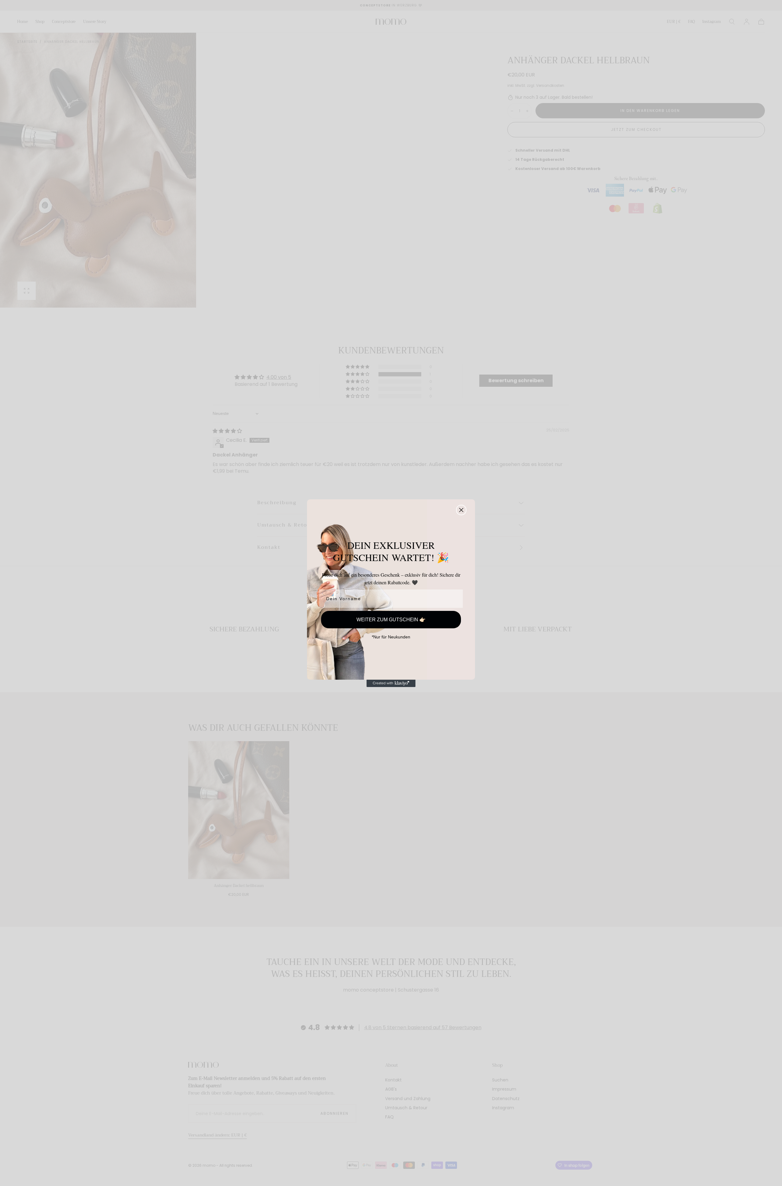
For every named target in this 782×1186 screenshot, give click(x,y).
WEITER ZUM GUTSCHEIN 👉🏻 (391, 619)
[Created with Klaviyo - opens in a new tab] (391, 683)
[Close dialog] (461, 510)
